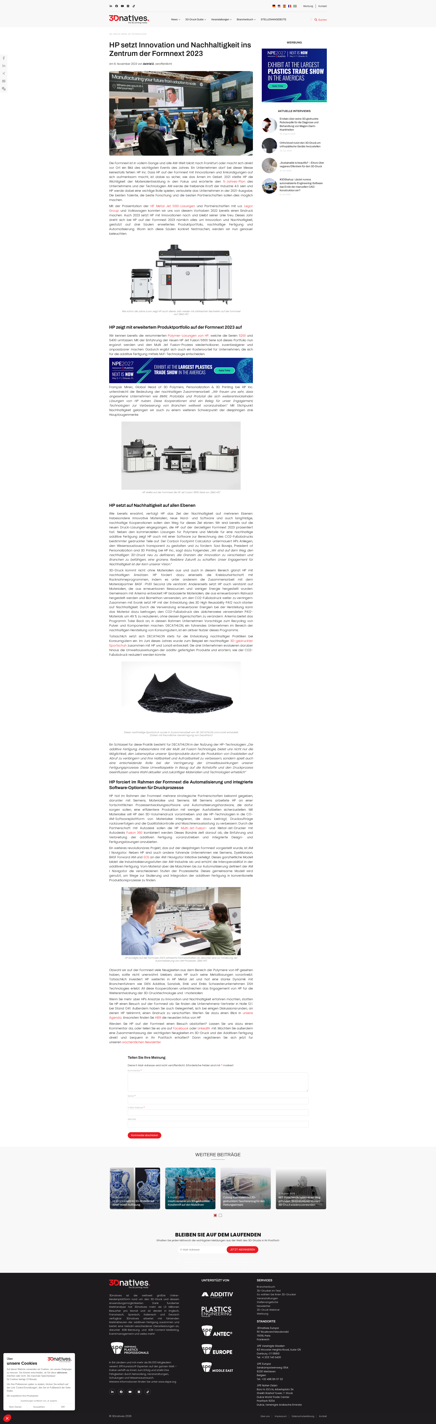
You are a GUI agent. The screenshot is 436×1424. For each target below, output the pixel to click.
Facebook (180, 1028)
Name (132, 1096)
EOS (146, 857)
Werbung (308, 6)
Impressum (281, 1416)
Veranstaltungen (220, 19)
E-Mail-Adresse (136, 1107)
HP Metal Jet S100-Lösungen (172, 206)
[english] (279, 6)
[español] (284, 6)
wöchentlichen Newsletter (141, 1042)
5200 (242, 335)
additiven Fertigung (146, 1322)
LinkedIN (204, 1028)
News (174, 19)
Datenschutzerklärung (303, 1416)
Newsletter (263, 1306)
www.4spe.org (167, 1381)
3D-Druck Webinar (268, 1309)
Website (132, 1119)
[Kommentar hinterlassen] (3, 89)
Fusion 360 (134, 832)
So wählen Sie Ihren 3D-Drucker (276, 1294)
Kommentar (135, 1070)
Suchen (322, 19)
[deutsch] (273, 6)
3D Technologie (137, 34)
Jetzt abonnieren (242, 1249)
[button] (7, 1418)
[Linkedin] (3, 66)
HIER (158, 1017)
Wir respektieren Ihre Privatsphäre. (23, 1396)
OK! (63, 1406)
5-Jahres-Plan (234, 181)
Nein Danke (15, 1406)
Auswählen (39, 1406)
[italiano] (295, 6)
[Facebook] (3, 58)
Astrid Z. (148, 64)
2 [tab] (220, 1215)
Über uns (265, 1416)
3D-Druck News (118, 34)
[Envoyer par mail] (3, 81)
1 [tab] (215, 1215)
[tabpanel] (135, 1188)
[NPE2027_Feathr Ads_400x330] (294, 75)
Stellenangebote (267, 1302)
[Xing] (3, 73)
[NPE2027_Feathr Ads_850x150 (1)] (181, 370)
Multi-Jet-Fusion (193, 828)
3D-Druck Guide (194, 19)
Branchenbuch (245, 19)
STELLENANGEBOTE (273, 19)
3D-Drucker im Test (269, 1290)
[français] (289, 6)
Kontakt (322, 6)
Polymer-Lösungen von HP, (188, 335)
